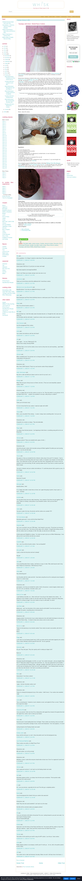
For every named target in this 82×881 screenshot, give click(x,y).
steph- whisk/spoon (20, 372)
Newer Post (20, 863)
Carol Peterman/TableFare (22, 741)
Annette (18, 824)
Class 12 (4, 139)
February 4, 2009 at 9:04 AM (25, 622)
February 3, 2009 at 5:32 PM (25, 327)
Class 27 (4, 163)
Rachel (18, 793)
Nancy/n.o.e (19, 625)
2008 (5, 111)
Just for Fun (5, 310)
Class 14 (4, 142)
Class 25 (4, 160)
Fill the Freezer (5, 281)
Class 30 (4, 168)
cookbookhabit (21, 166)
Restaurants (64, 16)
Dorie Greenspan (55, 73)
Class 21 (4, 153)
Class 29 (4, 166)
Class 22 (4, 155)
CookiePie (18, 541)
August (6, 63)
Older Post (61, 863)
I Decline (72, 878)
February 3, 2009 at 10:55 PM (25, 480)
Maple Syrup (5, 253)
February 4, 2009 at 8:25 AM (25, 602)
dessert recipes (49, 243)
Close (78, 878)
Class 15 (4, 143)
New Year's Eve (6, 268)
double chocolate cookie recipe (38, 245)
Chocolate (4, 248)
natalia (18, 509)
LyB (17, 852)
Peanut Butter (5, 254)
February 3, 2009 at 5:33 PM (25, 335)
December (7, 55)
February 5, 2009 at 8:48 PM (25, 781)
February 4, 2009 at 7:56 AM (25, 590)
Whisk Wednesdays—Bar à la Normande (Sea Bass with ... (9, 101)
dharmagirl (18, 484)
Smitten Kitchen (27, 225)
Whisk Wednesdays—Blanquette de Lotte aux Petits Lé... (9, 88)
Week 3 (4, 189)
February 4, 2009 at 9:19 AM (25, 643)
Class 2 (4, 123)
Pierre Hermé (21, 74)
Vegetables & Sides (7, 226)
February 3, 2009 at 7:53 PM (25, 416)
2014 (5, 46)
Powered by (69, 61)
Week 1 (4, 186)
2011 (5, 50)
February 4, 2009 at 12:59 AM (25, 538)
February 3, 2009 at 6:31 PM (25, 360)
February (7, 75)
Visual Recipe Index (26, 230)
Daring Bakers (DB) (6, 290)
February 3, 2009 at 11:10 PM (25, 493)
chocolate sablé (27, 243)
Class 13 (4, 140)
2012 (5, 48)
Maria (17, 673)
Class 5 (4, 127)
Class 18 (4, 148)
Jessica (18, 455)
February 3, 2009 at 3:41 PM (25, 275)
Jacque (18, 411)
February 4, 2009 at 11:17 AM (25, 678)
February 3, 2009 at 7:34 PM (25, 396)
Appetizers (4, 207)
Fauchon (31, 80)
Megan (18, 303)
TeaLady (18, 834)
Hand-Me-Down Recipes (8, 282)
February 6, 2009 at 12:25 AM (25, 789)
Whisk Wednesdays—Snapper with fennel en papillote (10, 93)
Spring (3, 270)
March (6, 73)
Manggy (18, 380)
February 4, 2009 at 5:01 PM (25, 737)
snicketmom (19, 279)
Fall (3, 265)
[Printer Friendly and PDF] (23, 240)
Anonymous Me (20, 709)
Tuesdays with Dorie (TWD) (8, 293)
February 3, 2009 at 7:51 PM (25, 408)
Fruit (3, 249)
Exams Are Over (6, 196)
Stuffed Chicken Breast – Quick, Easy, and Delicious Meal (8, 31)
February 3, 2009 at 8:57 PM (25, 424)
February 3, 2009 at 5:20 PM (25, 319)
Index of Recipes (25, 229)
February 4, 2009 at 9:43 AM (25, 655)
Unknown (18, 354)
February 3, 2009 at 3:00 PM (25, 260)
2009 (5, 54)
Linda (17, 842)
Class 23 (4, 156)
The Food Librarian (20, 517)
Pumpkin (4, 256)
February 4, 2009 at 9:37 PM (25, 763)
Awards (4, 302)
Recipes (58, 16)
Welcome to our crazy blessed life (24, 287)
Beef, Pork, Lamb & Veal (8, 221)
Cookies (4, 232)
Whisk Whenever (76, 16)
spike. (17, 295)
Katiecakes (19, 647)
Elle (17, 256)
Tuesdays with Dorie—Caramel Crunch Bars (10, 83)
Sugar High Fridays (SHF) (8, 291)
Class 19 (4, 150)
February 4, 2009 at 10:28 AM (25, 670)
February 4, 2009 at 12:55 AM (25, 521)
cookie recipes (35, 243)
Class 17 (4, 147)
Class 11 (4, 137)
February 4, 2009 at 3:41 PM (25, 706)
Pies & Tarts (5, 236)
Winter (3, 273)
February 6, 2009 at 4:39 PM (25, 809)
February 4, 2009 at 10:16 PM (25, 771)
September (7, 61)
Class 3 (4, 124)
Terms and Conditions (71, 177)
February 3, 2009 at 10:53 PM (25, 472)
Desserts (4, 228)
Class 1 (4, 121)
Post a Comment (20, 860)
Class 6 (4, 129)
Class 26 (4, 161)
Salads (4, 218)
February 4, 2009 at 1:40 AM (25, 557)
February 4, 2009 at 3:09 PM (25, 696)
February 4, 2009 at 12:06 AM (25, 505)
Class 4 (4, 126)
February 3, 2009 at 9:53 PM (25, 442)
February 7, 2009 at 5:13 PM (25, 820)
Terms (69, 16)
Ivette (17, 331)
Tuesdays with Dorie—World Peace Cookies (10, 106)
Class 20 (4, 151)
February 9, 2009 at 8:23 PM (25, 848)
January (7, 109)
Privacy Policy (70, 175)
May (6, 69)
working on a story (22, 79)
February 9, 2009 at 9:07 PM (25, 856)
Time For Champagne (7, 197)
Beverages (4, 208)
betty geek (18, 550)
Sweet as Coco (20, 594)
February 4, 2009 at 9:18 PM (25, 753)
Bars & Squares (6, 229)
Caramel (4, 246)
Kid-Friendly (5, 239)
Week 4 (4, 191)
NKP (17, 311)
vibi (17, 339)
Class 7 (4, 131)
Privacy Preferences (28, 879)
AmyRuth (18, 497)
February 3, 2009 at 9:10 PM (25, 434)
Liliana (17, 571)
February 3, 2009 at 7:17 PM (25, 376)
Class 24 (4, 158)
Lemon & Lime (5, 251)
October (7, 59)
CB (17, 813)
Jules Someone (20, 323)
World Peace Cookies (39, 247)
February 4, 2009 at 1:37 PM (25, 686)
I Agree (66, 878)
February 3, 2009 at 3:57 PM (25, 283)
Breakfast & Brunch (7, 210)
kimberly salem (20, 732)
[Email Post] (20, 241)
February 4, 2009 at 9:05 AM (25, 633)
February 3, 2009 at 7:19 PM (25, 386)
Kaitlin (17, 400)
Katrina (18, 476)
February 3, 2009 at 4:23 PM (25, 299)
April (6, 71)
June (6, 67)
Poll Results (5, 315)
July (6, 65)
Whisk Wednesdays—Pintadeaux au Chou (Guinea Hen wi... (10, 78)
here (40, 164)
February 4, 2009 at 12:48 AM (25, 513)
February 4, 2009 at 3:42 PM (25, 715)
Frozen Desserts (6, 234)
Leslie (17, 699)
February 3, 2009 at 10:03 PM (25, 452)
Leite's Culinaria (27, 224)
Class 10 (4, 135)
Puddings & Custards (7, 237)
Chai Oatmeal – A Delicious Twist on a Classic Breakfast (8, 26)
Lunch (3, 215)
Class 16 (4, 145)
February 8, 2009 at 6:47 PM (25, 830)
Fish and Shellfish (6, 224)
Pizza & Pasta (5, 216)
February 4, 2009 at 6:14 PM (25, 745)
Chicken (4, 223)
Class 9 (4, 134)
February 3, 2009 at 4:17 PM (25, 291)
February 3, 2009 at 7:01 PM (25, 368)
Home (42, 16)
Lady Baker (19, 606)
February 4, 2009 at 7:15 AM (25, 580)
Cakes (3, 231)
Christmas (4, 263)
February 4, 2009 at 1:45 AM (25, 567)
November (7, 57)
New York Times (34, 79)
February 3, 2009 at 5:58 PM (25, 350)
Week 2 (4, 188)
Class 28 (4, 164)
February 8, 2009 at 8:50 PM (25, 838)
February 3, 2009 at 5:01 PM (25, 307)
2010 (5, 52)
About (46, 16)
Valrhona (34, 160)
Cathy (17, 719)
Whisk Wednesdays (7, 294)
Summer (4, 271)
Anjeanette (18, 525)
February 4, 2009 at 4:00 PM (25, 729)
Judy (17, 561)
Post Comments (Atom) (28, 866)
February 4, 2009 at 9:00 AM (25, 612)
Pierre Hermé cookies (52, 245)
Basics (4, 205)
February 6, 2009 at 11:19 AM (25, 797)
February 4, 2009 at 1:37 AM (25, 546)
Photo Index (52, 16)
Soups (3, 219)
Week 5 (4, 193)
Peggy (17, 637)
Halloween (4, 267)
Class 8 (4, 132)
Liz (17, 785)
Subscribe (73, 56)
